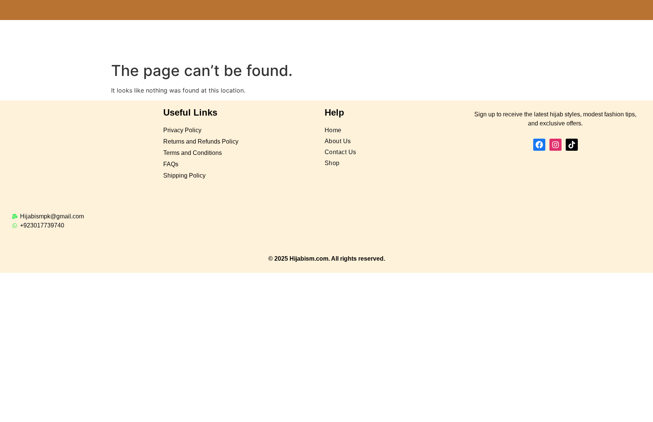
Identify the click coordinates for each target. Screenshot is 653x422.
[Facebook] (539, 145)
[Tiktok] (572, 145)
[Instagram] (555, 145)
